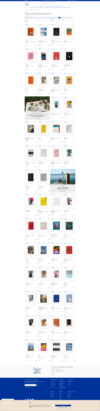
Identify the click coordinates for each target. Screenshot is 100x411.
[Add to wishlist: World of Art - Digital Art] (74, 194)
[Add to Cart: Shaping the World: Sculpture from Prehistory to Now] (74, 263)
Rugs (50, 7)
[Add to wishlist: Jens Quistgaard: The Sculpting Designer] (35, 218)
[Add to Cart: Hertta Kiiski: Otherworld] (49, 263)
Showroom (52, 394)
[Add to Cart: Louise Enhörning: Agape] (61, 239)
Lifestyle (64, 7)
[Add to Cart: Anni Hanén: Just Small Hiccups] (36, 191)
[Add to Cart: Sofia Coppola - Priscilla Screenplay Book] (36, 166)
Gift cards (69, 395)
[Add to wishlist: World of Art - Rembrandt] (35, 315)
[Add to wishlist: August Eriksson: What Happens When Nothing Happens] (48, 291)
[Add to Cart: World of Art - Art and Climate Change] (61, 118)
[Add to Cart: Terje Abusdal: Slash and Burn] (49, 191)
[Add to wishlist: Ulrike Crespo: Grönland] (74, 339)
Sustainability (61, 382)
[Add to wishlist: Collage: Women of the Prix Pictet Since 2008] (74, 315)
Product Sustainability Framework (62, 384)
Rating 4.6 (51, 0)
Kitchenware (60, 397)
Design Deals (69, 396)
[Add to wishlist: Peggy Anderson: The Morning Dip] (35, 339)
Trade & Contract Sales (71, 381)
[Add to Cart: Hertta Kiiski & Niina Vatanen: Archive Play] (61, 336)
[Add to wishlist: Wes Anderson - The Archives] (61, 48)
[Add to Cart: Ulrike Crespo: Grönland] (74, 360)
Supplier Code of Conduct (62, 387)
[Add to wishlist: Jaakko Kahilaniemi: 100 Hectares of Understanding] (61, 194)
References (69, 384)
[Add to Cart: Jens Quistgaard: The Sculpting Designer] (36, 239)
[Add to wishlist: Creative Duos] (74, 121)
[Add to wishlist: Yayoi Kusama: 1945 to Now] (61, 242)
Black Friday (69, 397)
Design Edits (69, 394)
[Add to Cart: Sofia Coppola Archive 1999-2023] (36, 69)
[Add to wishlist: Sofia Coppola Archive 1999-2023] (35, 48)
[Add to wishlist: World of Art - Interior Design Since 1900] (74, 97)
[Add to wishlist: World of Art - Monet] (74, 145)
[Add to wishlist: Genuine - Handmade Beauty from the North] (61, 24)
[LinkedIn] (33, 399)
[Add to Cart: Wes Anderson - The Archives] (61, 69)
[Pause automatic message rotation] (57, 0)
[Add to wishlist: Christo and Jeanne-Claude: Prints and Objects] (61, 121)
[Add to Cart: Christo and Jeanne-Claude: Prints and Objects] (61, 142)
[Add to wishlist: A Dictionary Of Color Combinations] (74, 24)
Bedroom (53, 7)
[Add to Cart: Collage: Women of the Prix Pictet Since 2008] (74, 336)
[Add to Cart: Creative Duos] (74, 142)
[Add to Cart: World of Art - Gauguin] (49, 287)
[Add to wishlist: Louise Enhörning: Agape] (61, 218)
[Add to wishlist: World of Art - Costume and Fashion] (48, 315)
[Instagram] (25, 399)
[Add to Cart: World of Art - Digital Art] (74, 215)
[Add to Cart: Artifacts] (36, 94)
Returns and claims (53, 384)
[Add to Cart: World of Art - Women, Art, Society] (36, 287)
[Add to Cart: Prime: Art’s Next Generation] (49, 360)
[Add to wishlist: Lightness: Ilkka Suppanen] (48, 145)
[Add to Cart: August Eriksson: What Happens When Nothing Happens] (49, 312)
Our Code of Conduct (62, 386)
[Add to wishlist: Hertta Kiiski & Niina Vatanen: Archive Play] (61, 315)
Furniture (32, 7)
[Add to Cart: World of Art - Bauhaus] (36, 215)
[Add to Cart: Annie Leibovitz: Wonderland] (49, 239)
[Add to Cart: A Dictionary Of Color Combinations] (74, 45)
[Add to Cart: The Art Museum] (36, 263)
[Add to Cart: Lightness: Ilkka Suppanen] (49, 166)
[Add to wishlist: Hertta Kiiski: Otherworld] (48, 242)
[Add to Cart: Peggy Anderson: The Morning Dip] (36, 360)
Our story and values (62, 381)
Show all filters (26, 21)
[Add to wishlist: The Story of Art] (48, 121)
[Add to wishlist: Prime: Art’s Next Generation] (48, 339)
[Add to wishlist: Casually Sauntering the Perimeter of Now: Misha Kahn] (61, 145)
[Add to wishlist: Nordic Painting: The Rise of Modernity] (48, 24)
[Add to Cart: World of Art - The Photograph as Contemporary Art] (61, 287)
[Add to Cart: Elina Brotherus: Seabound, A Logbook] (61, 312)
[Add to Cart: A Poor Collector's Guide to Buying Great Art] (36, 45)
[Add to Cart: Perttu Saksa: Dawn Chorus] (61, 360)
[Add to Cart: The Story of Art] (49, 142)
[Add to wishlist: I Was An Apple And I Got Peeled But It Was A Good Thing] (48, 48)
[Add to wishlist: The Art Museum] (35, 242)
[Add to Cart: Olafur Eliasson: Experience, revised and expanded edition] (49, 215)
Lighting (35, 7)
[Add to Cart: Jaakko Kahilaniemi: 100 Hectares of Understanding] (61, 215)
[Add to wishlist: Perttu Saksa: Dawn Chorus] (61, 339)
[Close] (13, 400)
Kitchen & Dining (40, 7)
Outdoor (61, 7)
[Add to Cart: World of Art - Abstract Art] (49, 94)
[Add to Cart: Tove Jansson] (74, 94)
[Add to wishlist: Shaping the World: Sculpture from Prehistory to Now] (74, 242)
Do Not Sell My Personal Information (63, 407)
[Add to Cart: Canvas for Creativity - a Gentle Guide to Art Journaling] (61, 94)
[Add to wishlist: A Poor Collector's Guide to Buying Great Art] (35, 24)
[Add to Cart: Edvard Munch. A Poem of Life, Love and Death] (74, 312)
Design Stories (70, 393)
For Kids (68, 7)
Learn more (52, 372)
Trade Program (70, 382)
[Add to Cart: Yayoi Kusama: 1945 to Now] (61, 263)
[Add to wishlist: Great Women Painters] (74, 218)
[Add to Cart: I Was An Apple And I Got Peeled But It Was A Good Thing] (49, 69)
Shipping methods (53, 383)
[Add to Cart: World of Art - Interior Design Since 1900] (74, 118)
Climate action (61, 385)
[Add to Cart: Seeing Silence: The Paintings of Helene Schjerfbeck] (36, 142)
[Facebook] (28, 399)
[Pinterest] (30, 399)
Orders (52, 381)
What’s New (60, 393)
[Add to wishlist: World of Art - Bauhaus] (35, 194)
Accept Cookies (63, 405)
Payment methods (53, 382)
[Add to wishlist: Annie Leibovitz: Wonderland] (48, 218)
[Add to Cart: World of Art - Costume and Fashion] (49, 336)
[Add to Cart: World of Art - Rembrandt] (36, 336)
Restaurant (52, 395)
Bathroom (57, 7)
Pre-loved (52, 396)
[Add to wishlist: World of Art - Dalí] (35, 291)
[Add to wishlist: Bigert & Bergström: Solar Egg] (74, 48)
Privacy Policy (30, 407)
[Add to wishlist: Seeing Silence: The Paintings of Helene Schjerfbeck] (35, 121)
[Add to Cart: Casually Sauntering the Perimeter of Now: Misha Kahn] (61, 166)
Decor (44, 7)
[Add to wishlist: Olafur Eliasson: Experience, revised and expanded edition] (48, 194)
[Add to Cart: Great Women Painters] (74, 239)
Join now (53, 374)
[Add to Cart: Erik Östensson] (74, 287)
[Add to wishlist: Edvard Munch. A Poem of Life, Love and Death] (74, 291)
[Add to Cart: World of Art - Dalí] (36, 312)
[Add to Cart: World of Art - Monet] (74, 166)
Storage (47, 7)
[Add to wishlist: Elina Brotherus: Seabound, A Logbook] (61, 291)
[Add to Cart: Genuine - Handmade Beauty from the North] (61, 45)
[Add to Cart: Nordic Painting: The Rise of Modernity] (49, 45)
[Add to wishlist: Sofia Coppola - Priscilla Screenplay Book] (35, 145)
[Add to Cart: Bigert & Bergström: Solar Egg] (74, 69)
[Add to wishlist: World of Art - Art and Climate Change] (61, 97)
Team (68, 383)
